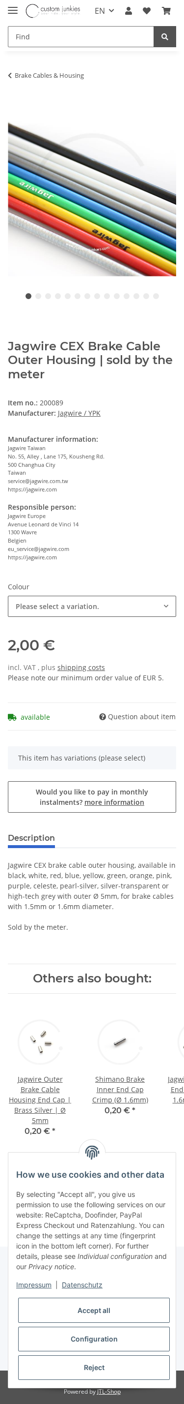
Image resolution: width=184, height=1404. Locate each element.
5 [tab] (68, 296)
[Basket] (166, 11)
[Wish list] (146, 11)
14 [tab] (156, 296)
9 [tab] (107, 296)
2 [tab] (38, 296)
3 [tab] (48, 296)
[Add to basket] (16, 102)
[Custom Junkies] (53, 11)
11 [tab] (127, 296)
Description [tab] (31, 838)
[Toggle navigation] (13, 6)
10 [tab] (117, 296)
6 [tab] (77, 296)
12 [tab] (136, 296)
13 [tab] (146, 296)
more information (114, 802)
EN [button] (100, 10)
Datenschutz (82, 1285)
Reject (94, 1367)
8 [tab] (97, 296)
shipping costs (81, 667)
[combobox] (92, 606)
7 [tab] (87, 296)
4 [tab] (58, 296)
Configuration (94, 1339)
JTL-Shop (109, 1391)
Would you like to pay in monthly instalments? (92, 797)
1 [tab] (28, 296)
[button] (128, 11)
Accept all (94, 1310)
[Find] (165, 36)
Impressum (34, 1285)
